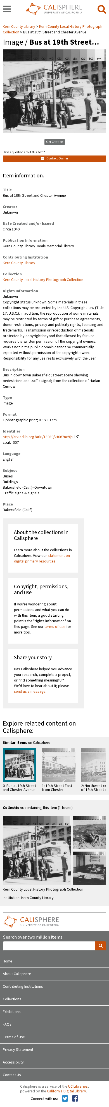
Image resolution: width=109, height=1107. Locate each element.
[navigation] (7, 9)
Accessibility (13, 1062)
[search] (102, 9)
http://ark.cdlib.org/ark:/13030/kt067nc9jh (38, 437)
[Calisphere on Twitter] (65, 1099)
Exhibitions (12, 1012)
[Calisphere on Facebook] (75, 1099)
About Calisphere (17, 974)
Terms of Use (14, 1037)
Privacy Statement (18, 1050)
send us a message (30, 691)
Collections (12, 999)
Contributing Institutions (23, 986)
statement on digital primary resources (42, 558)
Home (7, 961)
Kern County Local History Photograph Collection (43, 280)
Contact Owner (57, 158)
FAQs (7, 1024)
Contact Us (12, 1075)
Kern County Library (19, 26)
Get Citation (54, 141)
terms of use (54, 627)
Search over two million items (32, 937)
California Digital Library (66, 1091)
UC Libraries (78, 1086)
